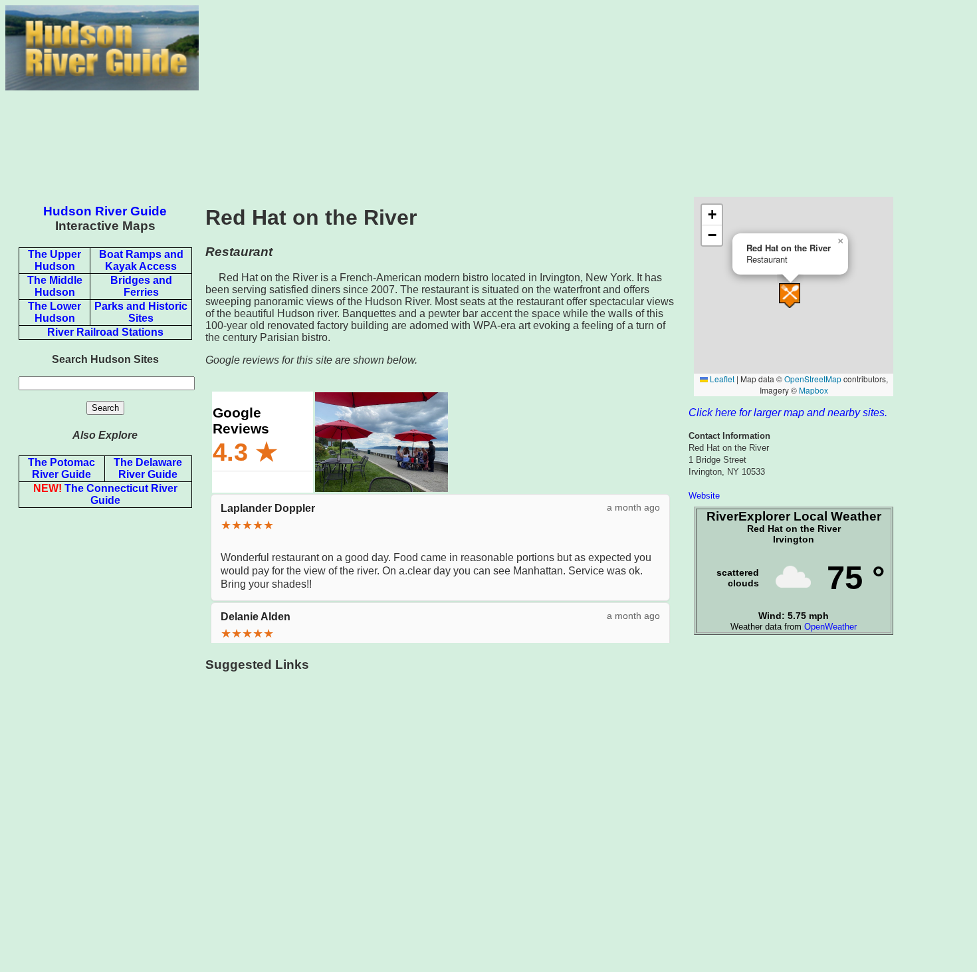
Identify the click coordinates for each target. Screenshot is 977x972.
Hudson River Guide (105, 211)
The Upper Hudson (54, 260)
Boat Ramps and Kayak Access (141, 260)
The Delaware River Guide (148, 468)
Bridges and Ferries (141, 286)
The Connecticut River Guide (105, 494)
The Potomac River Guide (61, 468)
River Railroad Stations (105, 332)
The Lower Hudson (54, 312)
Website (704, 496)
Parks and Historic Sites (140, 312)
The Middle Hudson (54, 286)
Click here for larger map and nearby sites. (788, 412)
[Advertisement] (585, 98)
